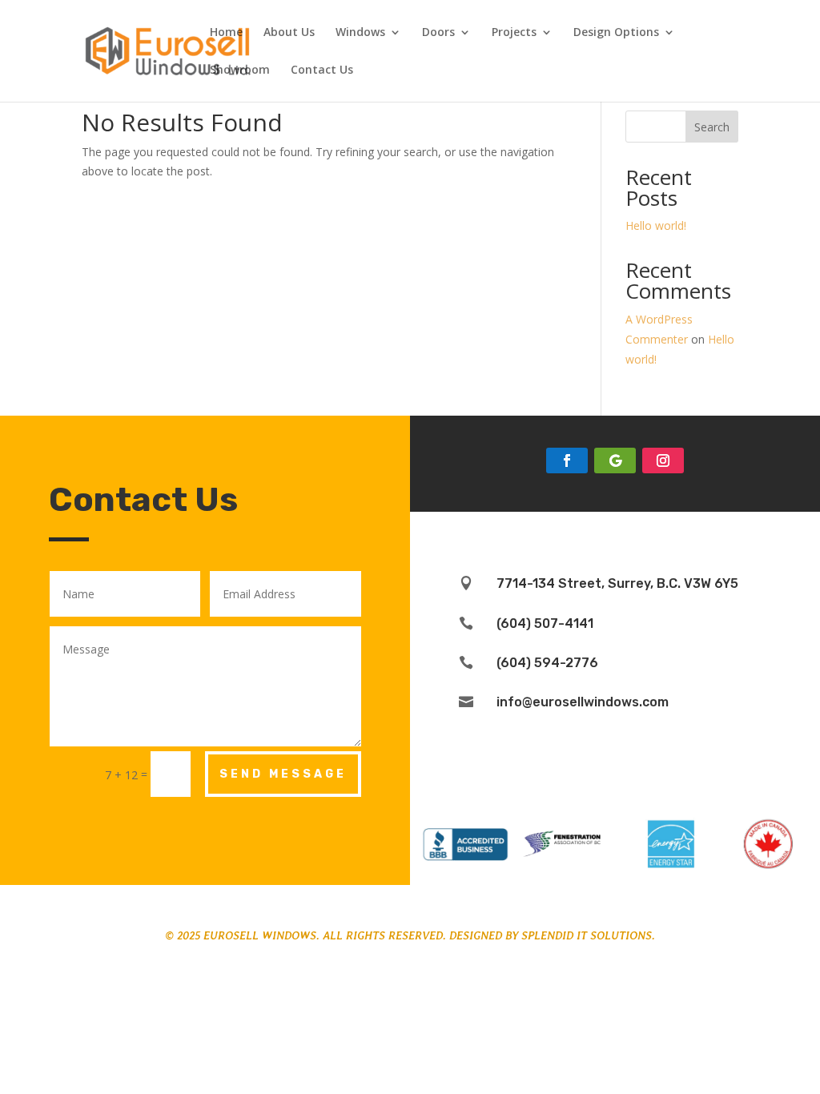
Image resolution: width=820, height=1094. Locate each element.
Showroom (240, 70)
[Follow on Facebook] (567, 460)
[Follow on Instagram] (663, 460)
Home (226, 32)
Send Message (283, 774)
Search (712, 127)
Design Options (616, 32)
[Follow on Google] (615, 460)
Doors (438, 32)
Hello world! (655, 225)
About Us (289, 32)
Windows (360, 32)
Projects (514, 32)
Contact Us (322, 70)
